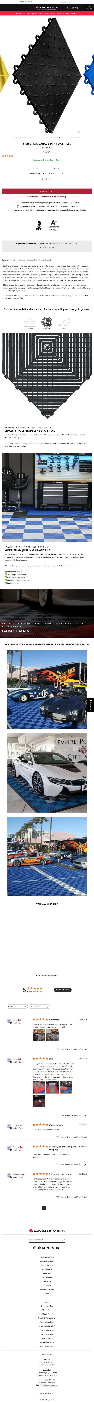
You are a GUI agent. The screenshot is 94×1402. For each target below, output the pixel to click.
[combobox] (17, 1006)
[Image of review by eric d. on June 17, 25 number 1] (39, 1035)
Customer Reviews (47, 1289)
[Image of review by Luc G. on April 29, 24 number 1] (39, 1087)
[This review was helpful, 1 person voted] (80, 1115)
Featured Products (47, 1342)
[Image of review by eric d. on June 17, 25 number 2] (52, 1035)
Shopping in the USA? (47, 1326)
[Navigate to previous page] (38, 1208)
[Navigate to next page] (55, 1208)
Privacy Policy (47, 1310)
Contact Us (47, 1285)
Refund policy (47, 1338)
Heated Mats (47, 1269)
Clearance (47, 1281)
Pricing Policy (47, 1314)
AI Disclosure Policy (47, 1346)
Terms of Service (47, 1334)
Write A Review (62, 990)
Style (36, 168)
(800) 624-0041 (26, 2)
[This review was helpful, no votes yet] (80, 1049)
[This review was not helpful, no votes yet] (85, 1049)
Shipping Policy (47, 1306)
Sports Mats (47, 1273)
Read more (51, 1080)
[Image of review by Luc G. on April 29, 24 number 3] (66, 1087)
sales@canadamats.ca (67, 2)
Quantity (47, 179)
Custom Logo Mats (47, 1261)
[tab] (7, 260)
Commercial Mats (47, 1257)
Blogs (47, 1293)
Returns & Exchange (47, 1330)
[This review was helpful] (80, 1197)
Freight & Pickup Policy (47, 1318)
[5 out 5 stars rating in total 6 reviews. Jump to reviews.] (8, 155)
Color (56, 168)
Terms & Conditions (47, 1322)
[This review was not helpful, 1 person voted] (85, 1115)
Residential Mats (47, 1265)
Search (47, 1302)
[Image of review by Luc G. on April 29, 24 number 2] (52, 1087)
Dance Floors (47, 1277)
